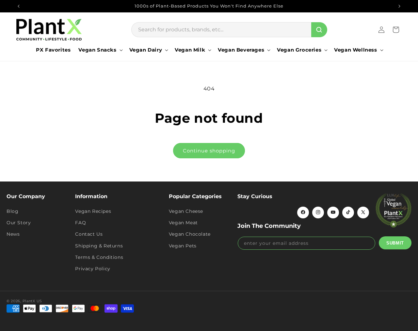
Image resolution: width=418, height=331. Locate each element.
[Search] (319, 29)
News (13, 234)
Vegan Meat (183, 223)
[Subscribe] (395, 242)
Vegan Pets (183, 245)
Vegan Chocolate (190, 234)
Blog (12, 211)
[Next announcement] (399, 6)
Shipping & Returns (99, 245)
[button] (99, 50)
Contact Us (89, 234)
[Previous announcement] (18, 6)
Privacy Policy (92, 268)
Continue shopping (209, 151)
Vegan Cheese (186, 211)
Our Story (19, 223)
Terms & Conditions (99, 257)
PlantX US (32, 301)
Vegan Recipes (93, 211)
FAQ (80, 223)
